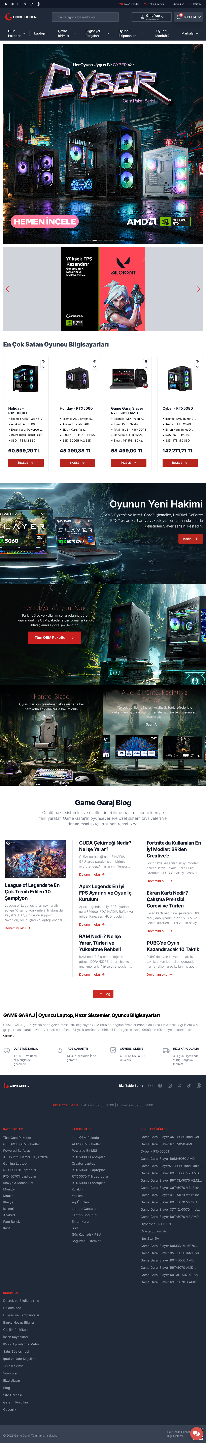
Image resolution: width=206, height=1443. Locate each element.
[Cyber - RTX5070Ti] (180, 379)
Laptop (39, 33)
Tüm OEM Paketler (51, 637)
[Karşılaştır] (43, 361)
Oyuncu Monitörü (162, 33)
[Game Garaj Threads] (199, 1086)
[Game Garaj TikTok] (189, 1086)
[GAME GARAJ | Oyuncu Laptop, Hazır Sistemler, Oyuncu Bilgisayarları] (21, 17)
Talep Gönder (131, 3)
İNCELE (23, 462)
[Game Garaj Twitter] (179, 1086)
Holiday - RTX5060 (24, 408)
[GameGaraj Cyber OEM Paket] (103, 144)
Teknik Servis (156, 3)
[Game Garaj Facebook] (160, 1086)
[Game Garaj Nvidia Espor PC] (103, 289)
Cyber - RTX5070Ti (179, 408)
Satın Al (49, 716)
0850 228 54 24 (65, 1105)
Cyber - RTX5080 (126, 408)
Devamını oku (15, 928)
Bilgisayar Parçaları (92, 33)
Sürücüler (178, 3)
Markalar (188, 33)
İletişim (197, 3)
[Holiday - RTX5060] (25, 379)
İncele (187, 539)
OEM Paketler (14, 33)
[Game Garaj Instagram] (170, 1086)
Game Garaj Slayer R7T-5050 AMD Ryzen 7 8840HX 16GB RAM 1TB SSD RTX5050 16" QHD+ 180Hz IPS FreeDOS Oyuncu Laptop (77, 411)
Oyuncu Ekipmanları (127, 33)
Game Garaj (22, 1435)
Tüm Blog (103, 994)
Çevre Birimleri (64, 33)
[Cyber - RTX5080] (128, 379)
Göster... (8, 1035)
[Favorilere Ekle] (43, 367)
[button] (199, 144)
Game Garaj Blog (103, 802)
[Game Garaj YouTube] (150, 1086)
